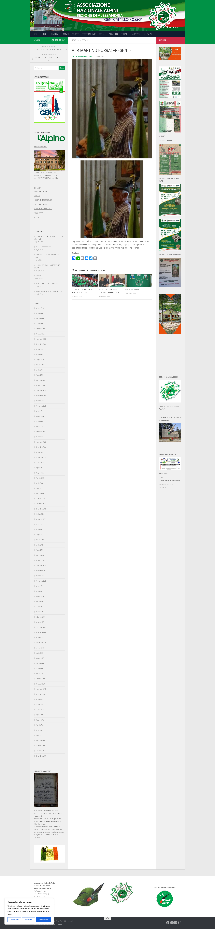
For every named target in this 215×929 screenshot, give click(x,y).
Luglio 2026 (39, 313)
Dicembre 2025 (41, 339)
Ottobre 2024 (40, 401)
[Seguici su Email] (60, 40)
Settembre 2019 (41, 705)
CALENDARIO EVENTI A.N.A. (43, 209)
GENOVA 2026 (148, 34)
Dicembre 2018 (41, 751)
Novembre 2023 (41, 447)
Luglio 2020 (39, 653)
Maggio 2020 (40, 663)
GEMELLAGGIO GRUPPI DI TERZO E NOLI (49, 291)
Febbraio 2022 (40, 555)
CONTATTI (75, 34)
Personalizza (14, 920)
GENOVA (38, 276)
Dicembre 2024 (41, 391)
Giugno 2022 (40, 535)
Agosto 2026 (40, 308)
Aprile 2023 (39, 483)
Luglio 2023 (39, 468)
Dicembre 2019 (41, 689)
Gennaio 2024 (40, 437)
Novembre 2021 (41, 571)
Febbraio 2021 (40, 617)
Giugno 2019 (40, 720)
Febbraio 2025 (40, 380)
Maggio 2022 (40, 540)
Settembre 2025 (41, 349)
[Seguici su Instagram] (63, 40)
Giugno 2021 (40, 596)
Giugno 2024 (40, 416)
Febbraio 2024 (40, 432)
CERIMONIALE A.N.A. (40, 191)
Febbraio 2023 (40, 493)
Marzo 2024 (39, 427)
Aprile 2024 (39, 421)
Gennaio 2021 (40, 622)
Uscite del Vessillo (132, 290)
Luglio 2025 (39, 354)
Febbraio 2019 (40, 741)
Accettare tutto (43, 920)
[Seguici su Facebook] (53, 40)
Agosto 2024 (40, 411)
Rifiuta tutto (28, 920)
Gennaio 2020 (40, 684)
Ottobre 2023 (40, 452)
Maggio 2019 (40, 725)
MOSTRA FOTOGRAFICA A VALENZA (47, 284)
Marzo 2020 (39, 674)
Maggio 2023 (40, 478)
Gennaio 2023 (40, 499)
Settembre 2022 (41, 519)
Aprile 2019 (39, 730)
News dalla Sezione (80, 40)
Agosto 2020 (40, 648)
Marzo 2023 (39, 488)
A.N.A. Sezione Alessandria (83, 56)
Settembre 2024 (41, 406)
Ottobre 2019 (40, 699)
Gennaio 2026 (40, 334)
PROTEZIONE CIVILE (89, 34)
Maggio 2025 (40, 365)
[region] (29, 911)
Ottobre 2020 (40, 638)
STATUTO (37, 196)
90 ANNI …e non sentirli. (43, 247)
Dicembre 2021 (41, 566)
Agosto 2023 (40, 463)
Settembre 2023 (41, 457)
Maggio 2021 (40, 602)
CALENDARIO (135, 34)
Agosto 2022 (40, 524)
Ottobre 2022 (40, 514)
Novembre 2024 (41, 396)
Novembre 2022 (41, 509)
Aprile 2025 (39, 370)
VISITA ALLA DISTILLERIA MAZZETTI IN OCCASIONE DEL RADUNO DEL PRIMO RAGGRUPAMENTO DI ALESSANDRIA (46, 175)
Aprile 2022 (39, 545)
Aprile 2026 (39, 324)
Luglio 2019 (39, 715)
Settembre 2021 (41, 581)
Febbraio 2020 (40, 679)
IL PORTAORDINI (112, 34)
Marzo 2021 (39, 612)
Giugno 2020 (40, 658)
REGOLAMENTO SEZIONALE (43, 200)
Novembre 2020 (41, 632)
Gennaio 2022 (40, 560)
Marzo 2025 (39, 375)
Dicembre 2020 (41, 627)
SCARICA (54, 34)
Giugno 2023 (40, 473)
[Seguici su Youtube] (56, 40)
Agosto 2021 (40, 586)
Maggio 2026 (40, 318)
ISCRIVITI (65, 34)
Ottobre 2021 (40, 576)
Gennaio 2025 (40, 385)
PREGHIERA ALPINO (40, 204)
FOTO (35, 34)
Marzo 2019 (39, 735)
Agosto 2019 (40, 710)
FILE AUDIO (37, 218)
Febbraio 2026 (40, 329)
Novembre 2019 (41, 694)
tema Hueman (57, 924)
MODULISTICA (38, 213)
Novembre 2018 (41, 756)
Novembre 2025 (41, 344)
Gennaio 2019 (40, 746)
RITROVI (124, 34)
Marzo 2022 (39, 550)
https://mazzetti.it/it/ (40, 147)
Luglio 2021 (39, 591)
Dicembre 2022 (41, 504)
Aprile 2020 (39, 668)
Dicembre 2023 (41, 442)
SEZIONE (44, 34)
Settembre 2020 (41, 643)
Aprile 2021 (39, 607)
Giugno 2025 (40, 360)
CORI (100, 34)
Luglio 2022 (39, 530)
